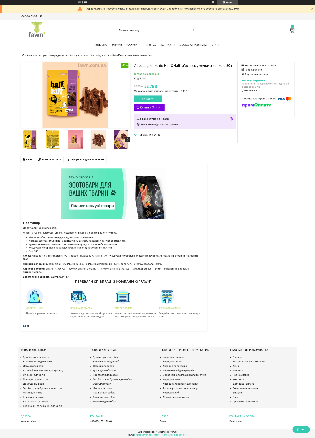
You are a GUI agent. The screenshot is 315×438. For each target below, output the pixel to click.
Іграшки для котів (33, 397)
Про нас (151, 44)
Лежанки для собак (104, 401)
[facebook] (24, 326)
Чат (303, 429)
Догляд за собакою (104, 370)
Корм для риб (171, 392)
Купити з (145, 107)
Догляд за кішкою (33, 383)
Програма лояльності (245, 401)
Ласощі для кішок (79, 55)
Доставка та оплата (193, 44)
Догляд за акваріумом (176, 397)
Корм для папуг (172, 379)
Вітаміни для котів (34, 374)
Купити (150, 98)
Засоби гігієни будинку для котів (42, 388)
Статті (216, 44)
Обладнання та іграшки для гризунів (184, 374)
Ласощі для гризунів (175, 366)
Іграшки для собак (104, 392)
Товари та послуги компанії (249, 361)
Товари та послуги (124, 44)
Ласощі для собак (103, 366)
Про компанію (241, 374)
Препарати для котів (35, 379)
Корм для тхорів (172, 361)
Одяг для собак (102, 383)
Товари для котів (58, 55)
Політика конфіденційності (174, 435)
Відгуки (237, 392)
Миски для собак (103, 388)
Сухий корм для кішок (36, 357)
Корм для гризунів (173, 357)
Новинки (238, 370)
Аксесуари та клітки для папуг (181, 388)
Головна (101, 44)
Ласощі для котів (33, 366)
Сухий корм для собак (106, 357)
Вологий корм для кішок (37, 361)
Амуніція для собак (104, 397)
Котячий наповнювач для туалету (43, 370)
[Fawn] (37, 28)
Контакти (168, 44)
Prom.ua (174, 432)
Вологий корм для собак (107, 361)
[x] (28, 326)
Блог (235, 397)
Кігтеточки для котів (35, 401)
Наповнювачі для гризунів (178, 370)
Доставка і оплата (243, 383)
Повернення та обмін (245, 388)
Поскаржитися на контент (146, 435)
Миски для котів (32, 392)
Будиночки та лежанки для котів (42, 405)
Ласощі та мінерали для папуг (180, 383)
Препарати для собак (105, 374)
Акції (236, 366)
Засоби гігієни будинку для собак (112, 379)
